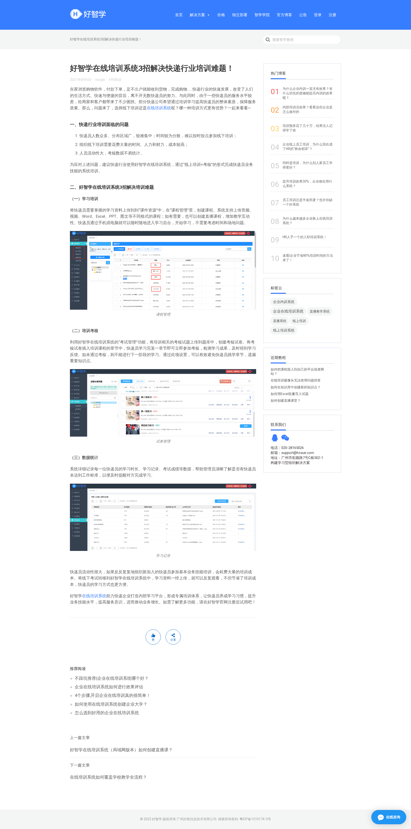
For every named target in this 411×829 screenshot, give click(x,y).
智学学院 (262, 15)
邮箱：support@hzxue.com (292, 453)
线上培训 (299, 321)
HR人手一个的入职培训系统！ (305, 237)
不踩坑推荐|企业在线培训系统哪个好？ (112, 678)
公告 (303, 15)
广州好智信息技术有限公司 (197, 819)
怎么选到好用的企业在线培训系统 (107, 712)
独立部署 (239, 15)
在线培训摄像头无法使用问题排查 (296, 380)
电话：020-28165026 (287, 448)
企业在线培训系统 (288, 311)
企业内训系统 (283, 302)
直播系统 (279, 321)
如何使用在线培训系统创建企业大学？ (111, 704)
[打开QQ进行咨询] (275, 439)
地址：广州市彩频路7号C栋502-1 (297, 458)
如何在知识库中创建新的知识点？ (296, 387)
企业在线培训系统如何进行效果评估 (109, 686)
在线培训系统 (159, 108)
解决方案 (197, 15)
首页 (179, 15)
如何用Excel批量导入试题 (289, 394)
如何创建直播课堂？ (286, 400)
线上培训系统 (283, 330)
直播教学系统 (320, 311)
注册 (332, 15)
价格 (221, 15)
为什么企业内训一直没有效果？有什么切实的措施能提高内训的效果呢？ (308, 93)
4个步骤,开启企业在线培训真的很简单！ (113, 695)
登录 (318, 15)
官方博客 (284, 15)
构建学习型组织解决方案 (290, 463)
